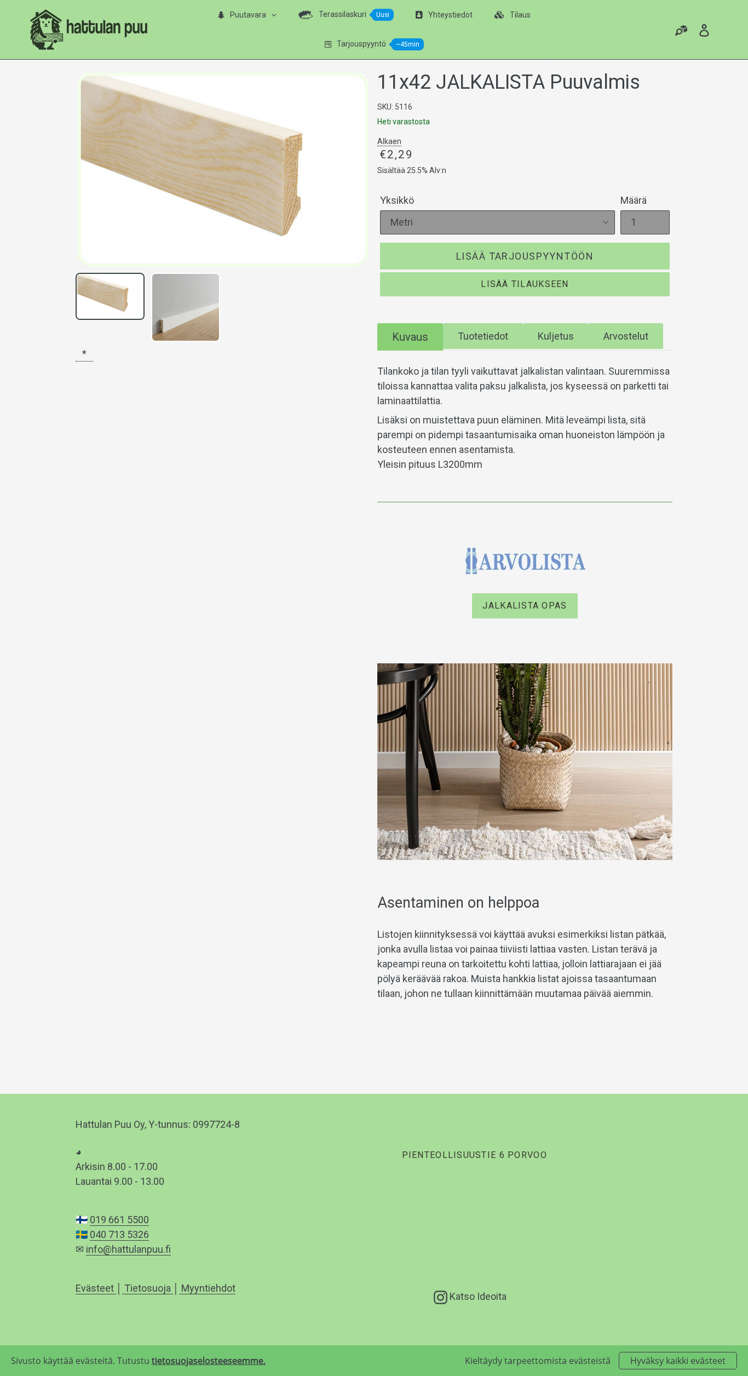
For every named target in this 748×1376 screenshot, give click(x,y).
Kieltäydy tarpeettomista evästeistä (538, 1361)
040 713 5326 (119, 1234)
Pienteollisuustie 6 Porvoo (474, 1155)
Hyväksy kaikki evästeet (678, 1361)
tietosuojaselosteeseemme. (209, 1361)
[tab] (410, 336)
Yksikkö (397, 200)
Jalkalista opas (524, 605)
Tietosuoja (147, 1288)
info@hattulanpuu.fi (128, 1249)
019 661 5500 (119, 1219)
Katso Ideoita (477, 1296)
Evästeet (96, 1288)
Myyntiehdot (207, 1288)
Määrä (633, 200)
